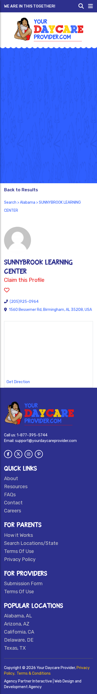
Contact (13, 503)
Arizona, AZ (16, 624)
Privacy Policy (20, 559)
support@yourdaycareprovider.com (46, 440)
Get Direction (18, 382)
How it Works (18, 535)
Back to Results (21, 189)
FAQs (10, 495)
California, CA (19, 632)
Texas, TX (15, 648)
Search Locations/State (31, 543)
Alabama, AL (18, 616)
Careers (12, 511)
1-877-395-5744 (32, 435)
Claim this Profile (24, 280)
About (11, 478)
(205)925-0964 (24, 301)
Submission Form (23, 584)
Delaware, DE (18, 640)
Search (10, 202)
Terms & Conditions (34, 673)
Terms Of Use (19, 551)
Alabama (27, 202)
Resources (15, 487)
